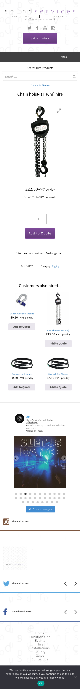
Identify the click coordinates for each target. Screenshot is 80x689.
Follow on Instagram (42, 509)
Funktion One (40, 637)
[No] (75, 677)
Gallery (40, 652)
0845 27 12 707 (20, 16)
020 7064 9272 (59, 16)
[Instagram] (61, 483)
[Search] (74, 77)
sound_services (25, 440)
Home (40, 633)
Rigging (55, 266)
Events (40, 640)
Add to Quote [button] (21, 327)
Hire (40, 644)
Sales (40, 655)
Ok (41, 683)
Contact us (40, 659)
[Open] (40, 462)
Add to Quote (40, 233)
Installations (40, 648)
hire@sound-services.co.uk (40, 19)
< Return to (40, 84)
